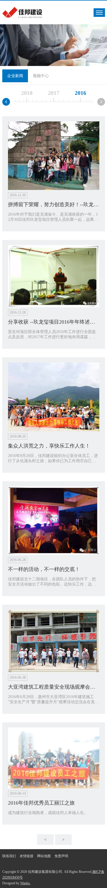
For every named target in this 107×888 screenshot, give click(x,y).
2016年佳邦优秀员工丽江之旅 (41, 803)
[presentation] (6, 102)
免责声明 (61, 856)
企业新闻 (15, 76)
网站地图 (44, 856)
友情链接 (26, 856)
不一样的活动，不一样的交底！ (44, 569)
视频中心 (41, 76)
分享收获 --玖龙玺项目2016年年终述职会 (54, 322)
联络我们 (9, 856)
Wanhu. (25, 883)
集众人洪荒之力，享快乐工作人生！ (49, 446)
